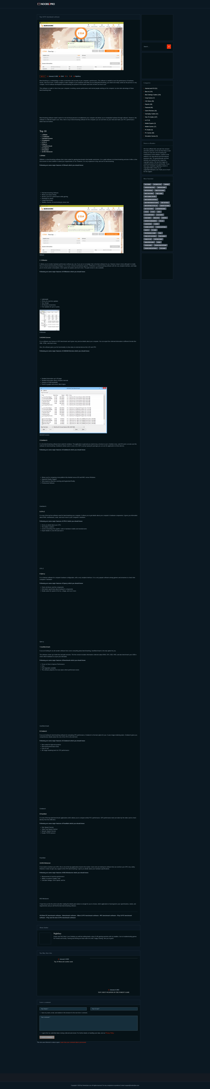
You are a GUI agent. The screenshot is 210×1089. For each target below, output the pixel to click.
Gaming (156, 224)
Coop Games (149, 98)
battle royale (148, 190)
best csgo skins (149, 193)
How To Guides (149, 117)
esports (164, 217)
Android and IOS (150, 88)
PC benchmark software (108, 915)
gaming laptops (149, 227)
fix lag (161, 220)
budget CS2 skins (165, 205)
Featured (147, 107)
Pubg (160, 233)
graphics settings (161, 227)
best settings (164, 202)
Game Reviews (149, 110)
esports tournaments (150, 220)
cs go (152, 211)
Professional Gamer (150, 233)
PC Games (148, 133)
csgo (159, 211)
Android (166, 184)
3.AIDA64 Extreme (47, 138)
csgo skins (147, 217)
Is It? (146, 120)
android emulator (149, 187)
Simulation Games (150, 136)
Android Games (161, 187)
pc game (154, 230)
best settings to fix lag (151, 205)
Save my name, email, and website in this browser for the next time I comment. (65, 1013)
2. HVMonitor (45, 136)
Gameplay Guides (150, 114)
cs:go (146, 211)
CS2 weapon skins (160, 208)
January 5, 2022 (53, 76)
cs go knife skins (149, 214)
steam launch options (160, 245)
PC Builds (148, 130)
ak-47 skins (147, 184)
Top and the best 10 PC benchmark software (61, 917)
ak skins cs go (157, 184)
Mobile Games (149, 126)
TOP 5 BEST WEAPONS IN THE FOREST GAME (113, 992)
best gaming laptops (150, 196)
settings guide (158, 239)
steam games (148, 245)
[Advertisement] (89, 104)
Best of (43, 76)
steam (158, 242)
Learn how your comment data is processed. (73, 1042)
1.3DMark (44, 134)
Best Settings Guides (151, 95)
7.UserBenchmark (47, 146)
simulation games (149, 242)
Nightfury (78, 76)
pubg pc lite (148, 239)
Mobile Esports (149, 123)
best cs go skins (160, 190)
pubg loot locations (150, 236)
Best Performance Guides (151, 202)
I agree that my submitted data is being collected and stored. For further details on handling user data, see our (78, 1033)
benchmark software (69, 915)
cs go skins (160, 214)
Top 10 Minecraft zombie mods (63, 961)
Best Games (159, 193)
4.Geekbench (45, 140)
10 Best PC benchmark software (50, 915)
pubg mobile (162, 236)
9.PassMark (45, 150)
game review (148, 224)
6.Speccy (44, 144)
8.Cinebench (45, 148)
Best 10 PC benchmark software (88, 915)
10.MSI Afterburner (47, 152)
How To (147, 230)
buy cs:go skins (149, 208)
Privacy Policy (110, 1033)
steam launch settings (151, 248)
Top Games (162, 248)
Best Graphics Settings (151, 199)
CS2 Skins (148, 101)
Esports (147, 104)
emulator (156, 217)
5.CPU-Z (44, 142)
